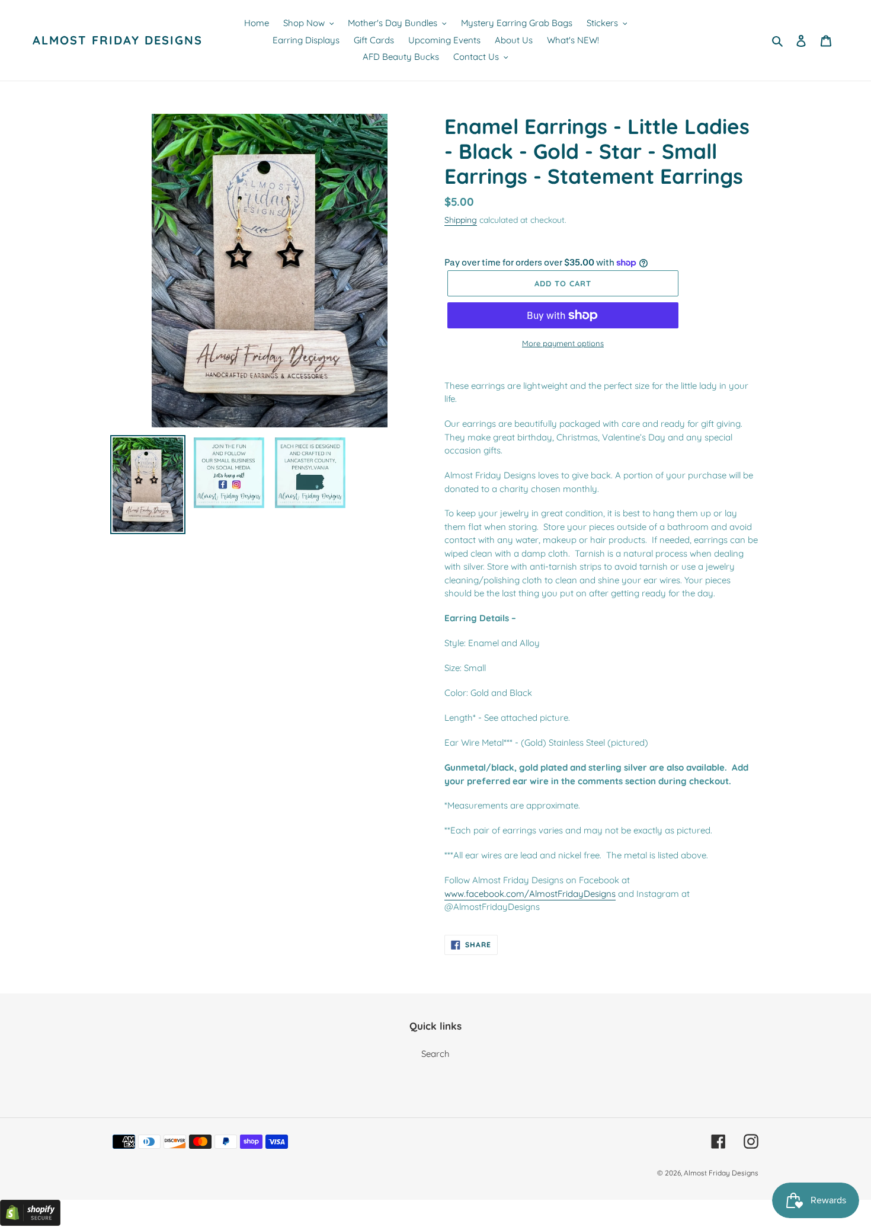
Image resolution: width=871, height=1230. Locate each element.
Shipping (460, 220)
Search (435, 1053)
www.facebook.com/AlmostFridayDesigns (530, 893)
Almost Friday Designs (118, 40)
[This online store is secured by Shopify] (30, 1222)
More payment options (563, 343)
